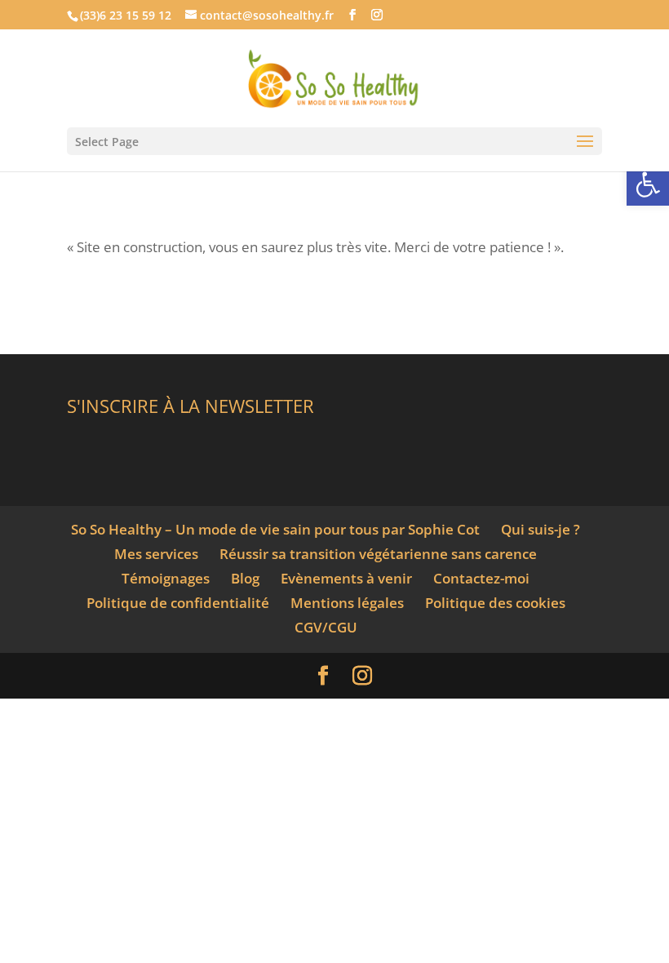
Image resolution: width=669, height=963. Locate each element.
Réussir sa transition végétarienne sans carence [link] (378, 553)
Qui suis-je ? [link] (540, 529)
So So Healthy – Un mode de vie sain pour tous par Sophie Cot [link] (275, 529)
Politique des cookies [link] (495, 602)
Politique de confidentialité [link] (177, 602)
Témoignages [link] (166, 578)
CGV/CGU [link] (326, 627)
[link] (648, 184)
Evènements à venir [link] (346, 578)
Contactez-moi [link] (481, 578)
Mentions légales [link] (347, 602)
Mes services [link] (156, 553)
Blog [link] (245, 578)
